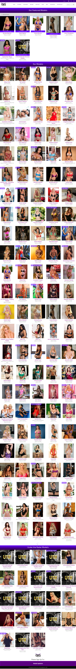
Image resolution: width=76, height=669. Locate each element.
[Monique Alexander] (38, 543)
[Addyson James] (53, 67)
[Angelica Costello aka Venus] (53, 107)
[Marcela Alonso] (22, 503)
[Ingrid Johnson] (69, 305)
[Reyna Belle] (69, 621)
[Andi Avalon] (22, 107)
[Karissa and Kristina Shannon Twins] (7, 404)
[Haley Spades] (53, 284)
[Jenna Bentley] (22, 345)
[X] (71, 1)
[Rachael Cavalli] (7, 621)
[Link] (68, 1)
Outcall (9, 35)
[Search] (73, 4)
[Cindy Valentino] (69, 207)
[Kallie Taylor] (53, 385)
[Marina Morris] (53, 503)
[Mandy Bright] (53, 482)
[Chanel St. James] (38, 188)
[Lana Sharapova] (69, 16)
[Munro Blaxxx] (53, 543)
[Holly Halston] (22, 305)
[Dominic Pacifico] (53, 246)
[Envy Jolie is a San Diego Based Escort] (53, 265)
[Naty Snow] (7, 562)
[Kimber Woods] (7, 424)
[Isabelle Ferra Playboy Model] (7, 324)
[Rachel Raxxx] (22, 621)
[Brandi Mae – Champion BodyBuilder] (7, 167)
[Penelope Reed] (53, 581)
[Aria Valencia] (22, 127)
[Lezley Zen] (38, 463)
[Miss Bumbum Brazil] (22, 543)
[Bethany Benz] (69, 147)
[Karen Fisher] (69, 385)
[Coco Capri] (7, 226)
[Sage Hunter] (38, 641)
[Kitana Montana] (22, 424)
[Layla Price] (22, 463)
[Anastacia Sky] (53, 86)
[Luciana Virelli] (69, 463)
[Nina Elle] (69, 562)
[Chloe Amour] (7, 207)
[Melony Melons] (22, 522)
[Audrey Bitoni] (38, 147)
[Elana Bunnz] (38, 16)
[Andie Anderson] (38, 107)
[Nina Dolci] (53, 562)
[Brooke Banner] (7, 16)
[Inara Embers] (53, 16)
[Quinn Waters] (69, 602)
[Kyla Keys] (53, 424)
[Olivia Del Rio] (22, 581)
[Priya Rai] (53, 602)
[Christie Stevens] (38, 207)
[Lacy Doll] (53, 444)
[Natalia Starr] (69, 543)
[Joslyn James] (69, 365)
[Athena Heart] (22, 147)
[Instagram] (74, 1)
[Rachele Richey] (38, 621)
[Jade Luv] (38, 324)
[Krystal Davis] (38, 424)
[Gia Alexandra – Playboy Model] (7, 284)
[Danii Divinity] (7, 246)
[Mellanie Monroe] (69, 503)
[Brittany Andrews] (22, 167)
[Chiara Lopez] (69, 188)
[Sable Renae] (22, 641)
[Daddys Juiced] (22, 226)
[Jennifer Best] (53, 345)
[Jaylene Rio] (69, 324)
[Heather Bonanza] (69, 284)
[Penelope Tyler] (69, 581)
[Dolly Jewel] (22, 246)
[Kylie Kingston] (69, 424)
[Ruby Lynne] (7, 641)
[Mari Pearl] (38, 503)
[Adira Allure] (69, 67)
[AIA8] (3, 4)
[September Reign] (7, 40)
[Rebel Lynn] (53, 621)
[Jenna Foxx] (38, 345)
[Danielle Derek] (53, 226)
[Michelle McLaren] (69, 522)
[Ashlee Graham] (53, 127)
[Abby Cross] (7, 67)
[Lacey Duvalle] (22, 444)
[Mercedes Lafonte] (38, 522)
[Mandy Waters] (7, 503)
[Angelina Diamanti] (69, 107)
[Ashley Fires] (69, 127)
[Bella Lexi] (53, 147)
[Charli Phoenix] (53, 188)
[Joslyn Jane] (7, 385)
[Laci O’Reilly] (38, 444)
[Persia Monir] (7, 602)
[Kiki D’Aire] (69, 404)
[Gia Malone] (22, 284)
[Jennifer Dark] (69, 345)
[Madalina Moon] (7, 482)
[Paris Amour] (38, 581)
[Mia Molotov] (53, 522)
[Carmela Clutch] (7, 188)
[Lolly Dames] (53, 463)
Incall (69, 35)
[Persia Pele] (22, 602)
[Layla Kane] (7, 463)
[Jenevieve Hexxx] (7, 345)
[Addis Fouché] (38, 67)
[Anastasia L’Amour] (7, 107)
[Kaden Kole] (22, 385)
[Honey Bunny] (38, 305)
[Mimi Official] (7, 543)
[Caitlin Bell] (69, 167)
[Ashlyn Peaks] (7, 147)
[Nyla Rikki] (7, 581)
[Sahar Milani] (53, 641)
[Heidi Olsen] (7, 305)
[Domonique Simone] (69, 246)
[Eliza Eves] (22, 265)
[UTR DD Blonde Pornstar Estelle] (22, 40)
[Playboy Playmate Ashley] (38, 602)
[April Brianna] (7, 127)
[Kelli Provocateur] (22, 404)
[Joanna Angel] (38, 365)
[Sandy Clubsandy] (69, 641)
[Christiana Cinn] (22, 207)
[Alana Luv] (7, 86)
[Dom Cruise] (38, 246)
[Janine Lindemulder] (53, 324)
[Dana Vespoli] (38, 226)
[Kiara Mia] (53, 404)
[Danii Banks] (22, 16)
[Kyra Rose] (7, 444)
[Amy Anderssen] (38, 86)
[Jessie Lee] (22, 365)
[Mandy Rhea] (69, 482)
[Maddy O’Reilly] (22, 482)
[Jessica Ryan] (7, 365)
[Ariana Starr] (38, 127)
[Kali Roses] (38, 385)
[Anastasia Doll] (69, 86)
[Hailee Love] (38, 284)
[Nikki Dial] (22, 562)
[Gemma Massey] (69, 265)
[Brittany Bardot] (38, 167)
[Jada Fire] (22, 324)
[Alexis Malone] (22, 86)
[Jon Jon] (53, 365)
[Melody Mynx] (7, 522)
